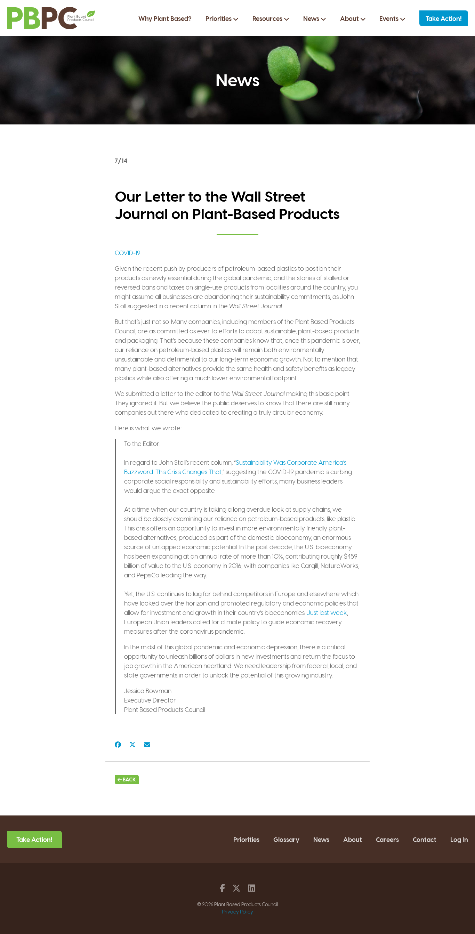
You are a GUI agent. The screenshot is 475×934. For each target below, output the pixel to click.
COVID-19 (127, 252)
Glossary (286, 839)
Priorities (219, 18)
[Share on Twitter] (132, 744)
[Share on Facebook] (117, 744)
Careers (387, 839)
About (350, 18)
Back (129, 779)
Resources (268, 18)
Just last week (327, 612)
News (312, 18)
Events (389, 18)
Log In (459, 839)
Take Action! (444, 18)
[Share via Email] (147, 744)
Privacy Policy (237, 912)
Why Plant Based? (165, 18)
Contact (424, 839)
